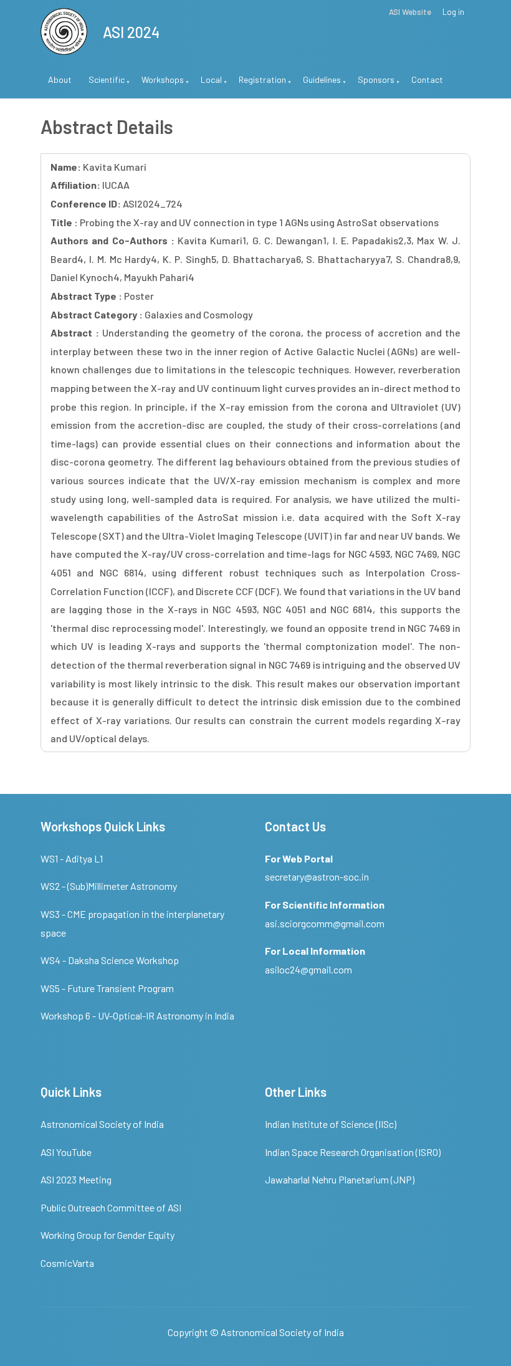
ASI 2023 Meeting (76, 1179)
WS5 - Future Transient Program (107, 988)
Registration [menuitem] (258, 84)
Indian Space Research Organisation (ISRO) (353, 1152)
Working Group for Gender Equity (107, 1235)
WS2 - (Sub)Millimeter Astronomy (109, 886)
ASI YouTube (66, 1152)
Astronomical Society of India (102, 1124)
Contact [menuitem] (427, 79)
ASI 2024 (131, 32)
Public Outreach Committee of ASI (111, 1207)
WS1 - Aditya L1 (72, 858)
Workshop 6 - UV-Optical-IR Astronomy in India (137, 1015)
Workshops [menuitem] (159, 84)
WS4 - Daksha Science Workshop (110, 960)
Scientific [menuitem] (103, 84)
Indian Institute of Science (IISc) (330, 1124)
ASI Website (410, 12)
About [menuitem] (60, 79)
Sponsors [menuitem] (372, 84)
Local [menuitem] (207, 84)
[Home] (64, 30)
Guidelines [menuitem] (318, 84)
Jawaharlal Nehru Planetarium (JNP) (339, 1179)
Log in (453, 12)
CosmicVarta (67, 1263)
